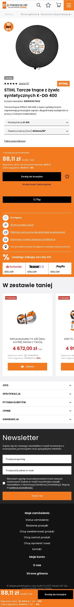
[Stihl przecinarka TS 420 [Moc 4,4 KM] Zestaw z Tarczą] (27, 319)
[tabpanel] (37, 47)
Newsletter (21, 437)
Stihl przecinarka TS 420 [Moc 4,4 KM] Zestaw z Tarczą (27, 340)
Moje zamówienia (37, 513)
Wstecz (9, 14)
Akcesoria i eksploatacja (54, 14)
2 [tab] (39, 68)
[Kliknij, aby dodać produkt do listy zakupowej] (67, 176)
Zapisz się (37, 495)
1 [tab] (35, 68)
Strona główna (29, 14)
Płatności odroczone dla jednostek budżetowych (37, 232)
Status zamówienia (37, 520)
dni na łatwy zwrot (22, 225)
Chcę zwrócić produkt (37, 537)
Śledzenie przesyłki (37, 525)
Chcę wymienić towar (37, 543)
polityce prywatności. (21, 487)
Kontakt (37, 549)
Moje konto (37, 557)
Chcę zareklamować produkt (37, 531)
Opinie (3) (24, 83)
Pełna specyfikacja (14, 141)
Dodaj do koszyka (55, 594)
